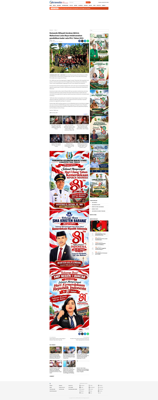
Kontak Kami (61, 389)
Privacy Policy (62, 387)
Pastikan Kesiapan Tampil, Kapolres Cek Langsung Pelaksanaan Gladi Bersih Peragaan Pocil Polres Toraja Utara (55, 370)
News (96, 232)
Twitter (91, 385)
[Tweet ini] (82, 41)
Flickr (91, 392)
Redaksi (60, 385)
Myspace (82, 391)
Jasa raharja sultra (96, 204)
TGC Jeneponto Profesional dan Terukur (101, 253)
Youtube (100, 391)
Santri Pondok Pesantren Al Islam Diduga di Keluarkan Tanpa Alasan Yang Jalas (57, 338)
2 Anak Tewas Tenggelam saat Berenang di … (100, 249)
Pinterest (100, 385)
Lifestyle (97, 242)
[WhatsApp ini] (88, 41)
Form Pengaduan (53, 391)
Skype (91, 391)
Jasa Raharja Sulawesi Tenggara (98, 211)
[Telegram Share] (85, 41)
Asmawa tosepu (95, 208)
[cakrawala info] (59, 2)
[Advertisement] (79, 19)
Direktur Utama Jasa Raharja (98, 206)
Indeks (51, 385)
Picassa (82, 392)
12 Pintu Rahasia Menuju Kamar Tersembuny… (100, 244)
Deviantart (101, 389)
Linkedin (91, 389)
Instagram (82, 389)
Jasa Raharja (94, 202)
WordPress (101, 387)
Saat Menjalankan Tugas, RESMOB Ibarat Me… (100, 234)
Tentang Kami (52, 389)
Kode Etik (71, 385)
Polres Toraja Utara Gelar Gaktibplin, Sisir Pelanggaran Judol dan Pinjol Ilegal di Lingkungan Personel (83, 356)
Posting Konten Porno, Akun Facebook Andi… (101, 239)
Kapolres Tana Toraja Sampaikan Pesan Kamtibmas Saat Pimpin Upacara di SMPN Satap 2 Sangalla (83, 369)
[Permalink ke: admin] (51, 40)
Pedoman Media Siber (73, 389)
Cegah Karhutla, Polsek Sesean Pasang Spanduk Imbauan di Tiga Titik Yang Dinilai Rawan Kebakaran (55, 356)
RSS (100, 392)
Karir (51, 387)
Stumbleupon (92, 387)
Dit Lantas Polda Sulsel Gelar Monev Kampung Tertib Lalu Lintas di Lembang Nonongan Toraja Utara (69, 356)
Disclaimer (71, 387)
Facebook (82, 385)
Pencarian (88, 2)
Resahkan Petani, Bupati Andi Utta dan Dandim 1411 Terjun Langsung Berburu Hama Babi (79, 338)
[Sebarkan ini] (79, 41)
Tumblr (82, 387)
